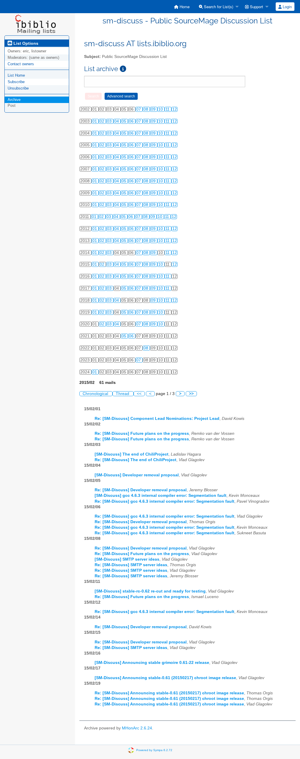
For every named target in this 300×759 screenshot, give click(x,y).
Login (287, 6)
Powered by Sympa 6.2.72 (154, 750)
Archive (14, 99)
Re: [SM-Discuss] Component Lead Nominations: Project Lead (157, 418)
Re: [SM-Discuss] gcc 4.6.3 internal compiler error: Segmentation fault (164, 501)
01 (95, 121)
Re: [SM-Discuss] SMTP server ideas (131, 565)
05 (124, 121)
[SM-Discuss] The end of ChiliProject (131, 454)
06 (132, 121)
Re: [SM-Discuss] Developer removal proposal (141, 490)
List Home (16, 75)
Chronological (96, 393)
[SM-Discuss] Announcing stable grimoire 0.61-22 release (152, 662)
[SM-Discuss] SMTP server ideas (127, 559)
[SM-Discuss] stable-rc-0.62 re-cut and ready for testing (150, 591)
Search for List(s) (218, 6)
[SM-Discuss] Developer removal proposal (137, 475)
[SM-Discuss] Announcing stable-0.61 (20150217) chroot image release (165, 678)
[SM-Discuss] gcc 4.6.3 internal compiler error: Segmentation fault (160, 495)
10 (161, 109)
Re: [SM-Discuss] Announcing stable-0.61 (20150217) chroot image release (169, 693)
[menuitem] (181, 6)
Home (184, 6)
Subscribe (16, 82)
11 (168, 109)
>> (191, 393)
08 (146, 109)
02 (102, 121)
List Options (25, 43)
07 (139, 109)
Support (256, 6)
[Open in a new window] (123, 69)
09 (154, 109)
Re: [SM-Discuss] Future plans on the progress (142, 433)
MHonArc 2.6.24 (137, 728)
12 (174, 109)
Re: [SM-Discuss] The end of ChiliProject (135, 460)
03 (110, 121)
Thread (123, 393)
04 (117, 121)
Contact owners (21, 64)
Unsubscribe (18, 88)
